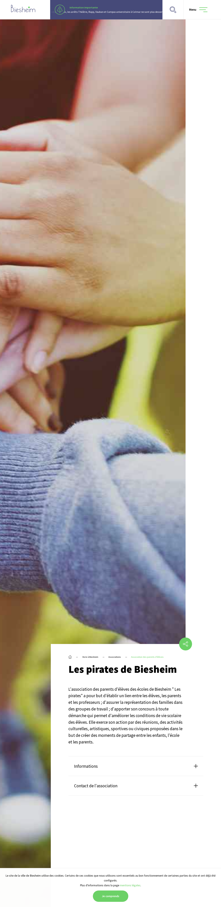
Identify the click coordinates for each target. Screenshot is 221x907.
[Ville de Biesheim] (23, 8)
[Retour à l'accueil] (70, 656)
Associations (114, 656)
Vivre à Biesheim (90, 656)
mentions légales (130, 885)
